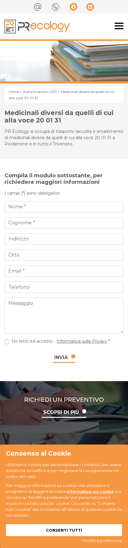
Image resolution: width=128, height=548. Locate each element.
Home (14, 91)
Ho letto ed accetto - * (61, 341)
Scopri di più (61, 412)
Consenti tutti (64, 530)
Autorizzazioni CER (40, 91)
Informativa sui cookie (90, 491)
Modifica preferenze (102, 540)
